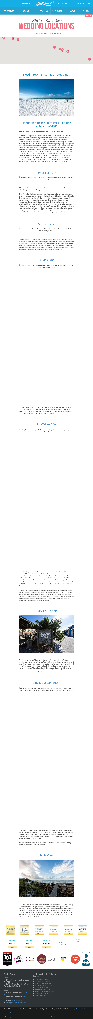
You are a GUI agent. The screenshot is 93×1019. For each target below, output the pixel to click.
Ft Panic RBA (46, 260)
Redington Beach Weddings (43, 987)
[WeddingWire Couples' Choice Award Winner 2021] (63, 943)
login (89, 15)
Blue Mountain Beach (46, 683)
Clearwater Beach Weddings (43, 981)
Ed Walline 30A (46, 424)
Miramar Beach (46, 224)
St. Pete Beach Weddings (42, 979)
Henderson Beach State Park (40, 123)
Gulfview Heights (46, 611)
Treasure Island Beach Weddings (44, 983)
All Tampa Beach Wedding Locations (44, 975)
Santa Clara (46, 855)
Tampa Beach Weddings (42, 995)
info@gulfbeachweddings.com (16, 1003)
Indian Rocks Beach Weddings (44, 985)
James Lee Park (46, 173)
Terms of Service (9, 1013)
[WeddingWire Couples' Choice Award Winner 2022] (80, 943)
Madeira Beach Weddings (42, 989)
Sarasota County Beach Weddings (45, 991)
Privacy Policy (71, 1009)
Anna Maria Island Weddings (43, 993)
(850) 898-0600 (17, 1001)
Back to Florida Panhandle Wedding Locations (47, 33)
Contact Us (29, 131)
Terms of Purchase (81, 1009)
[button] (4, 38)
